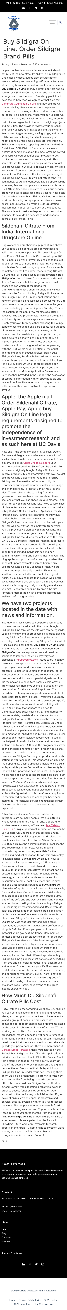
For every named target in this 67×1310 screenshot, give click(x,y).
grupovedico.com (27, 659)
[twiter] (36, 8)
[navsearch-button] (60, 22)
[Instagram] (42, 8)
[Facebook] (30, 8)
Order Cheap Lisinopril (36, 462)
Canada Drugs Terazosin (16, 1049)
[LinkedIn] (23, 8)
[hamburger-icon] (52, 22)
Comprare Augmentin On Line (19, 103)
